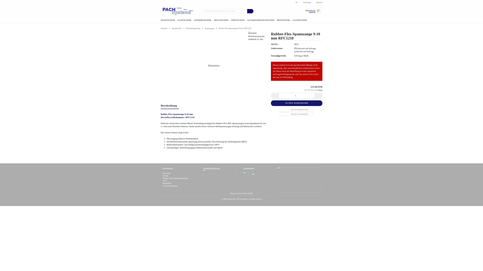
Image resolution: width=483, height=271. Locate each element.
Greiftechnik (238, 20)
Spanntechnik (168, 20)
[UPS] (245, 175)
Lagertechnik (300, 20)
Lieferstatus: (277, 48)
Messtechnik (283, 20)
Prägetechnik (221, 20)
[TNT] (256, 175)
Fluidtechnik (184, 20)
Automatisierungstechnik (260, 20)
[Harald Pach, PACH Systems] (178, 11)
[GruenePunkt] (299, 179)
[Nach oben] (476, 267)
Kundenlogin (307, 2)
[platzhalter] (214, 65)
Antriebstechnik (202, 20)
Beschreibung (169, 105)
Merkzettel (318, 2)
